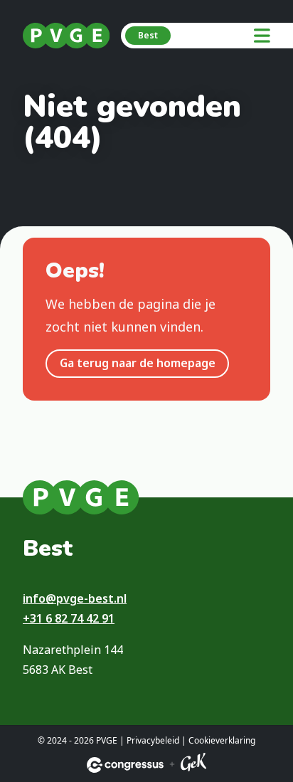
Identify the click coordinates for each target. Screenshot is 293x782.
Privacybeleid (153, 740)
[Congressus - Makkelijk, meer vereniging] (125, 765)
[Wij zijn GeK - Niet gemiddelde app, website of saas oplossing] (193, 764)
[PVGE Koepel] (66, 35)
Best (148, 35)
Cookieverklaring (221, 740)
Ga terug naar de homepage (137, 363)
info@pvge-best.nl (75, 598)
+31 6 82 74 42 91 (68, 618)
